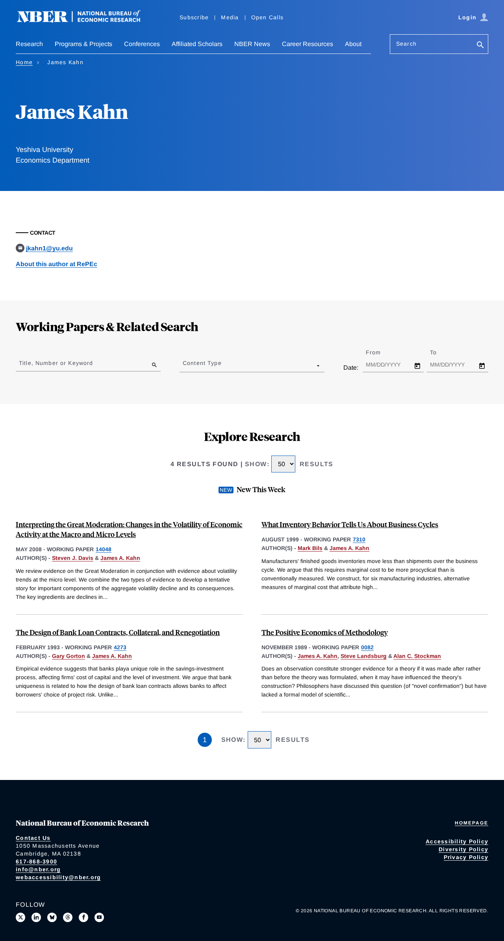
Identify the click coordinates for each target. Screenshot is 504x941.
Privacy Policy (466, 857)
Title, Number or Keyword (56, 363)
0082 (367, 647)
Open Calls (267, 17)
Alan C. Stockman (417, 656)
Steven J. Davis (72, 558)
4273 (120, 647)
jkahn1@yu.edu (49, 248)
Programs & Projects (83, 44)
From (380, 352)
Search (406, 43)
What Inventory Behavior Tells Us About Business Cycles (349, 524)
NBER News (252, 44)
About (353, 44)
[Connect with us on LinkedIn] (36, 917)
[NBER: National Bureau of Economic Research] (85, 20)
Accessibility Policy (457, 841)
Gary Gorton (68, 656)
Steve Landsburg (364, 656)
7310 (359, 539)
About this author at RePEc (56, 264)
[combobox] (184, 365)
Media (230, 17)
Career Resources (307, 44)
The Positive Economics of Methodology (324, 632)
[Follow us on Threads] (67, 917)
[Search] (480, 45)
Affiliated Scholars (197, 44)
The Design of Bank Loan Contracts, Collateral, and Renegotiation (118, 632)
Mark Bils (310, 548)
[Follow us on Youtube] (99, 917)
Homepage (471, 823)
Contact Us (33, 838)
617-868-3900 (36, 861)
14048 (103, 549)
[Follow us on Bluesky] (52, 917)
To (440, 352)
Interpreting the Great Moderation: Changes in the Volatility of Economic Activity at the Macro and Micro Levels (129, 529)
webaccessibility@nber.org (58, 877)
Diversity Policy (463, 849)
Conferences (142, 44)
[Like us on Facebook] (83, 917)
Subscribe (194, 17)
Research (29, 44)
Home (24, 62)
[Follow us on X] (20, 917)
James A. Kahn (120, 558)
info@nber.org (38, 869)
